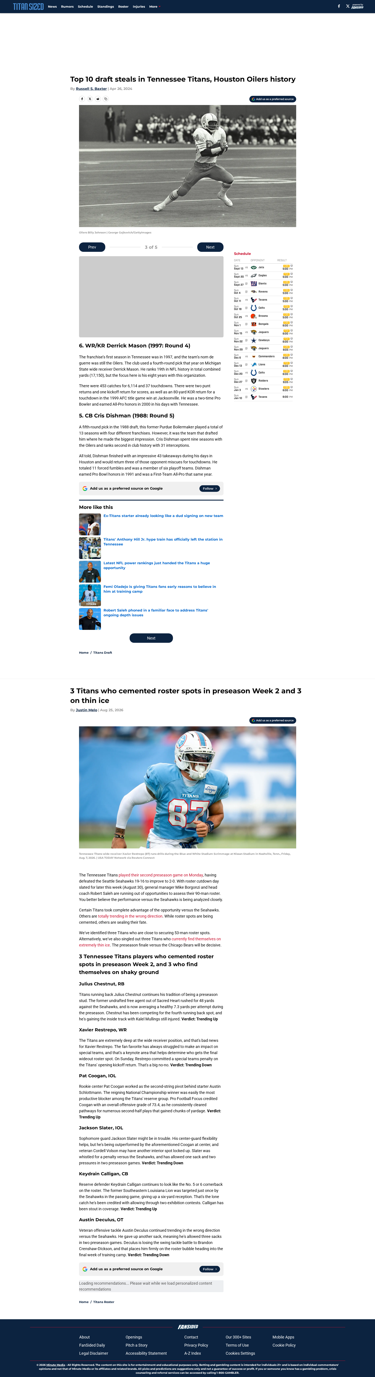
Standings (105, 7)
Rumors (67, 7)
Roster (123, 7)
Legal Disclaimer (93, 1353)
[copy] (106, 99)
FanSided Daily (92, 1345)
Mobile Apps (283, 1337)
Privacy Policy (196, 1345)
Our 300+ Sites (238, 1337)
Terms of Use (237, 1345)
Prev (92, 247)
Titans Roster (103, 1302)
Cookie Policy (284, 1345)
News (52, 7)
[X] (348, 6)
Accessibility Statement (146, 1353)
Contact (191, 1337)
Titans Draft (102, 653)
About (84, 1337)
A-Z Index (192, 1353)
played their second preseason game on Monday (161, 875)
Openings (134, 1337)
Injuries (139, 7)
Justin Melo (86, 710)
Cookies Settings (240, 1353)
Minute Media (55, 1364)
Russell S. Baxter (91, 89)
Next (210, 247)
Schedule (85, 7)
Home (84, 653)
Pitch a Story (137, 1345)
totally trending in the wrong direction (130, 916)
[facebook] (339, 6)
